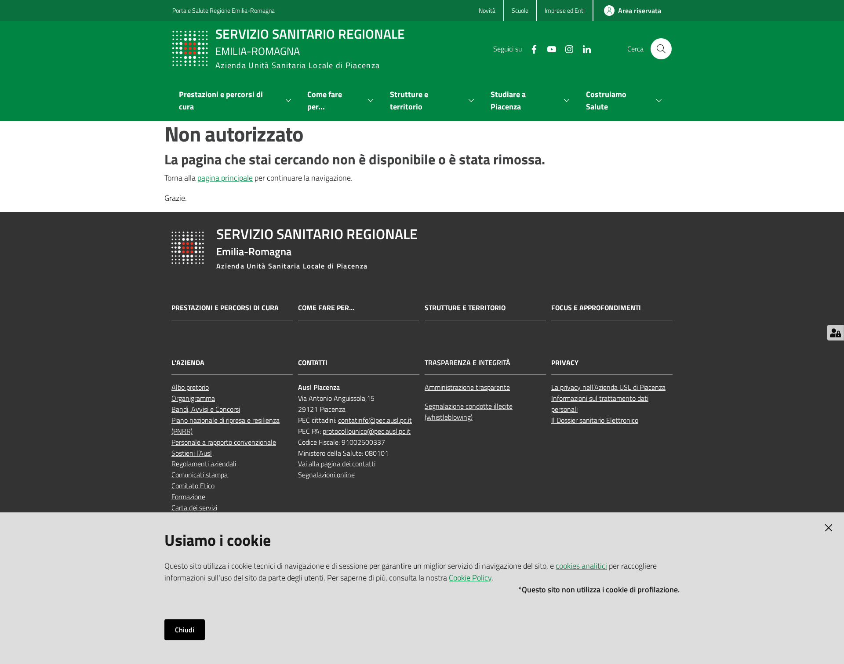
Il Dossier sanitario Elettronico (594, 420)
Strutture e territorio (465, 308)
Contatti (312, 363)
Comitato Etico (193, 485)
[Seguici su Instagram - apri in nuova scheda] (566, 48)
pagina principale (225, 178)
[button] (661, 48)
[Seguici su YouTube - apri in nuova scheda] (548, 48)
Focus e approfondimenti (596, 308)
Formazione (188, 496)
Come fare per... (326, 308)
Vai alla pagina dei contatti (336, 463)
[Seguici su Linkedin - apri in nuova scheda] (583, 48)
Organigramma (193, 398)
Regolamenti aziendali (203, 463)
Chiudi (184, 629)
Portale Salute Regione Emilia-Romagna (223, 10)
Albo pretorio (190, 387)
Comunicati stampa (199, 474)
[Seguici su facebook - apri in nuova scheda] (530, 48)
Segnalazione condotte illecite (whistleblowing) (469, 411)
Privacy (564, 363)
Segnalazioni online (326, 474)
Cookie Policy (470, 578)
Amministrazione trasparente (467, 387)
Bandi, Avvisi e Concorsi (205, 409)
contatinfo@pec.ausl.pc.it (375, 420)
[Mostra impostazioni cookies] (835, 333)
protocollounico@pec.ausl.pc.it (367, 431)
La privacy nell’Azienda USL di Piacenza (608, 387)
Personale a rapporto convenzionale (223, 442)
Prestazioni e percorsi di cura (225, 308)
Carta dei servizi (194, 507)
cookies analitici (581, 566)
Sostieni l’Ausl (191, 453)
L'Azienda (187, 363)
